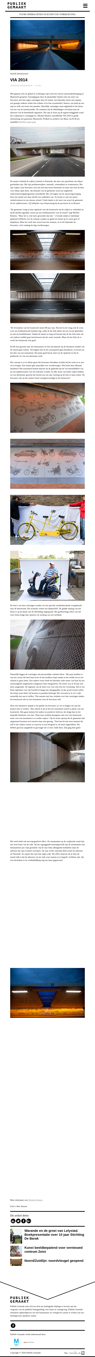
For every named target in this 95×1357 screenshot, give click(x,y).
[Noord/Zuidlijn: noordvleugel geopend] (16, 1262)
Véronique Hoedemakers (21, 86)
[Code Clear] (83, 1353)
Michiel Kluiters (36, 1200)
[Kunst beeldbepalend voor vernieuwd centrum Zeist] (16, 1251)
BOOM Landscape (27, 122)
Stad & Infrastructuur (19, 73)
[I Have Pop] (73, 1353)
